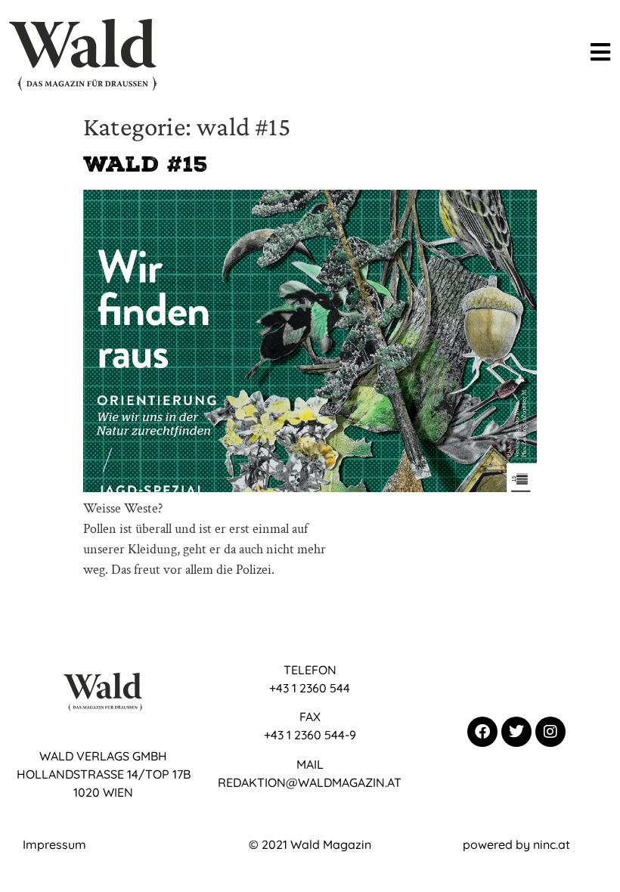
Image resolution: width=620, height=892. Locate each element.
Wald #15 (145, 164)
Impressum (54, 844)
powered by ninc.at (516, 844)
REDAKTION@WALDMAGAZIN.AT (309, 782)
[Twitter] (516, 732)
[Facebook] (482, 732)
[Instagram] (550, 732)
